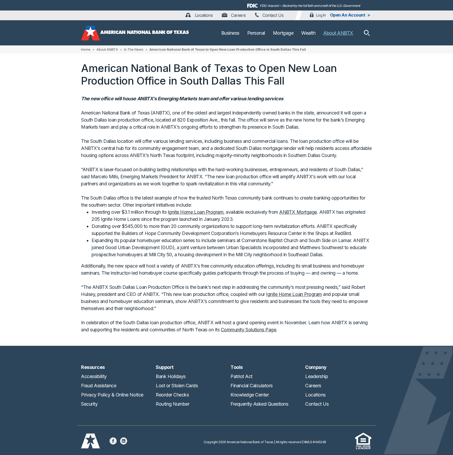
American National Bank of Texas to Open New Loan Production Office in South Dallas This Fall (227, 49)
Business (230, 33)
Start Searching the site (367, 32)
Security (89, 404)
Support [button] (165, 367)
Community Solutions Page (248, 329)
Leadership (316, 376)
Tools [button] (236, 367)
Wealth (308, 33)
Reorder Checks (172, 395)
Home (85, 49)
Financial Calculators (251, 385)
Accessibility (94, 376)
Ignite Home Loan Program (195, 212)
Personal (256, 33)
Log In (321, 15)
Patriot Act (241, 376)
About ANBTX (338, 33)
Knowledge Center (249, 395)
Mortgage (283, 33)
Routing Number (172, 404)
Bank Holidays (171, 376)
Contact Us (272, 15)
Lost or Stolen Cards (177, 385)
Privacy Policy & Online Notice (112, 395)
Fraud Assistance (98, 385)
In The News (133, 49)
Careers (238, 15)
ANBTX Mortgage (298, 212)
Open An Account (347, 15)
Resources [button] (93, 367)
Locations (203, 15)
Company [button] (316, 367)
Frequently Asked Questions (259, 404)
